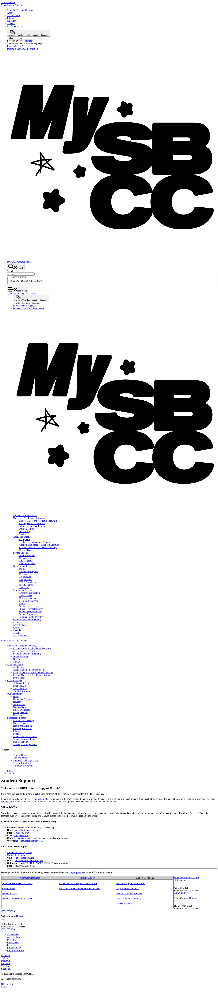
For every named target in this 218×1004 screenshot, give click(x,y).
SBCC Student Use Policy (128, 898)
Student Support (26, 614)
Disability (11, 939)
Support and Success (22, 590)
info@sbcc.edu (21, 835)
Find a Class (25, 550)
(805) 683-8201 (8, 911)
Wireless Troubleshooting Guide (17, 898)
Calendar (11, 21)
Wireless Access (9, 893)
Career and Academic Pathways (28, 518)
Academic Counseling (29, 593)
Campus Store (25, 579)
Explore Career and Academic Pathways (38, 521)
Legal (9, 945)
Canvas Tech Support (17, 855)
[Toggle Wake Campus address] (2, 919)
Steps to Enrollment (22, 763)
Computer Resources (23, 765)
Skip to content (8, 2)
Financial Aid (25, 558)
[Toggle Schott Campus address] (175, 901)
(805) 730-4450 (22, 832)
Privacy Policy (14, 947)
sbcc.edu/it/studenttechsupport (29, 860)
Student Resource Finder (30, 611)
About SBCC (13, 293)
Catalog (22, 534)
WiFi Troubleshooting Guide (20, 858)
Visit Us (34, 293)
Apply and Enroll (21, 537)
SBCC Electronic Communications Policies (79, 888)
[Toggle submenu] (44, 518)
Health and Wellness (28, 598)
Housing (23, 574)
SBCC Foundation (27, 582)
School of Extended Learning (21, 10)
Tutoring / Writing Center (31, 617)
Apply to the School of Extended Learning (39, 545)
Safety (22, 606)
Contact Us (25, 293)
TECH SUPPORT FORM (38, 863)
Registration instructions (127, 888)
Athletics (11, 23)
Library (10, 18)
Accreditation (13, 15)
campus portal (40, 799)
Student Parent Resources (31, 609)
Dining (22, 569)
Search (10, 271)
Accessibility (13, 934)
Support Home (20, 755)
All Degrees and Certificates (32, 523)
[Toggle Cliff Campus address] (175, 883)
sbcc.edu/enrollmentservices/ (26, 838)
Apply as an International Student (34, 542)
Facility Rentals (26, 585)
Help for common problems (129, 893)
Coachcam (24, 587)
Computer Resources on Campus (17, 883)
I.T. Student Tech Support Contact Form (78, 883)
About (10, 13)
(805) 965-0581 (181, 893)
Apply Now (24, 539)
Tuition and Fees (27, 555)
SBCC (10, 770)
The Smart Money (27, 563)
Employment (13, 942)
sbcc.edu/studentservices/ (26, 830)
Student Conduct (124, 903)
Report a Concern (15, 950)
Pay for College (20, 553)
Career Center (25, 595)
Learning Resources (28, 601)
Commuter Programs (28, 571)
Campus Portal (20, 757)
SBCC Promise (26, 561)
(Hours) (192, 898)
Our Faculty (24, 531)
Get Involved (25, 577)
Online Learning (26, 529)
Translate (29, 40)
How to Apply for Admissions (130, 883)
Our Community (20, 566)
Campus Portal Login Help (25, 760)
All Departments (15, 26)
